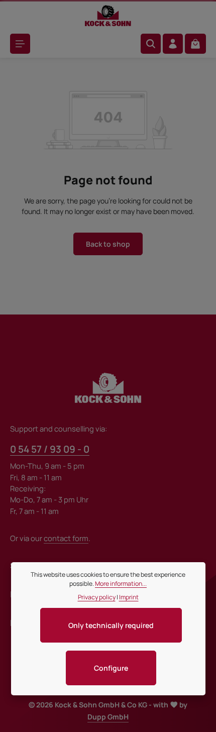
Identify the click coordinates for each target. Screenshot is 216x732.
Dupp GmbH (108, 716)
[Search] (151, 44)
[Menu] (20, 44)
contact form (66, 538)
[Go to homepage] (108, 15)
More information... (121, 583)
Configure (111, 668)
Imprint (129, 597)
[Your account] (173, 44)
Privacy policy (97, 597)
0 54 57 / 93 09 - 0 (49, 449)
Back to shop (108, 244)
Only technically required (111, 625)
